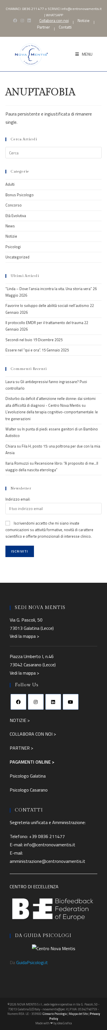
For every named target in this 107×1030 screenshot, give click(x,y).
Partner (43, 27)
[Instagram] (36, 702)
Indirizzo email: (17, 499)
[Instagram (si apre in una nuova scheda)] (22, 20)
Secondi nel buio (18, 340)
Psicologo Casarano (29, 789)
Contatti (65, 27)
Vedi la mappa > (24, 636)
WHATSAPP (54, 15)
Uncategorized (17, 257)
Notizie (84, 20)
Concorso (13, 205)
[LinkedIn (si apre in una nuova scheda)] (29, 20)
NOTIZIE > (20, 720)
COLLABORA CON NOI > (33, 733)
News (10, 226)
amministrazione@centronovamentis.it (47, 861)
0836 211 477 (33, 8)
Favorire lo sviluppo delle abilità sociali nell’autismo (47, 305)
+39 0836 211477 (47, 836)
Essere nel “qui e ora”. (23, 350)
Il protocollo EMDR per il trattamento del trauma (44, 322)
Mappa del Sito (78, 1013)
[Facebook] (18, 702)
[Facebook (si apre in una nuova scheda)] (15, 20)
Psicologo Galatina (28, 775)
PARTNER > (21, 747)
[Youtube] (70, 702)
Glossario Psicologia (54, 1013)
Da (29, 962)
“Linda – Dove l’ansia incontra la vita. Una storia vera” (48, 289)
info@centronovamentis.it (81, 8)
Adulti (10, 184)
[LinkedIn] (53, 702)
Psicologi (13, 247)
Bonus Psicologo (19, 195)
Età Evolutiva (15, 215)
